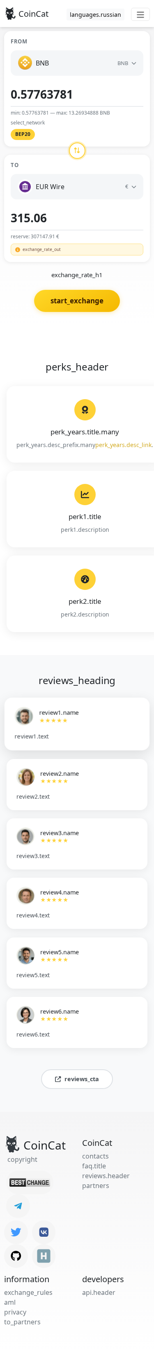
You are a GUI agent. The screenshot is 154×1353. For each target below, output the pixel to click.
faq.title (94, 1165)
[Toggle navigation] (140, 14)
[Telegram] (18, 1206)
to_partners (22, 1321)
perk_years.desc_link (123, 445)
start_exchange (77, 300)
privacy (15, 1312)
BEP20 (22, 134)
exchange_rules (28, 1292)
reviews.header (106, 1175)
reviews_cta (81, 1079)
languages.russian (95, 14)
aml (10, 1302)
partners (95, 1185)
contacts (95, 1156)
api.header (98, 1292)
